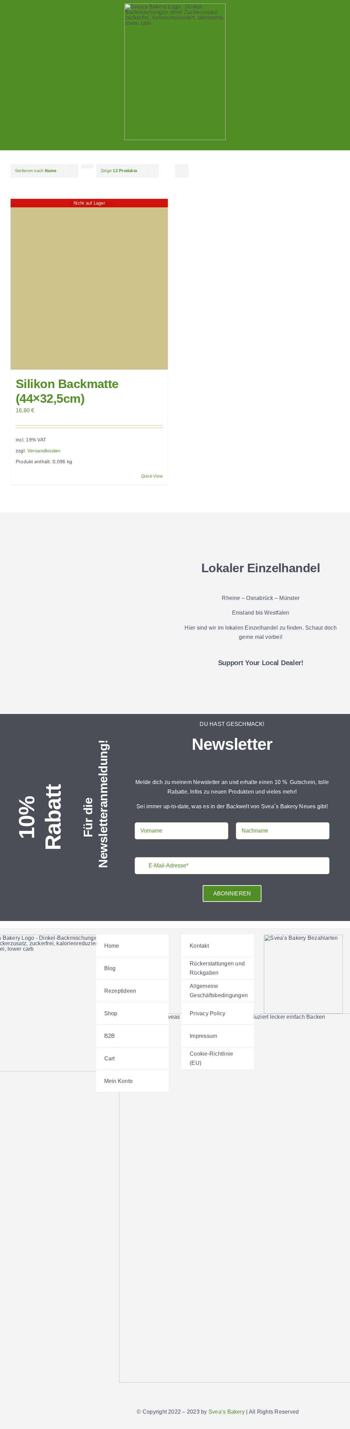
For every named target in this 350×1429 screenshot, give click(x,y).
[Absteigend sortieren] (87, 166)
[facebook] (281, 1392)
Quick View (152, 476)
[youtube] (325, 1392)
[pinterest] (303, 1392)
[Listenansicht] (181, 166)
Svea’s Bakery (226, 1412)
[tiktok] (314, 1392)
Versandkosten (43, 450)
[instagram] (293, 1392)
